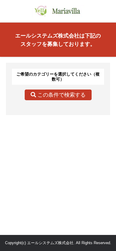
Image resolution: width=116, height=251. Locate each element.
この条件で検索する (61, 95)
